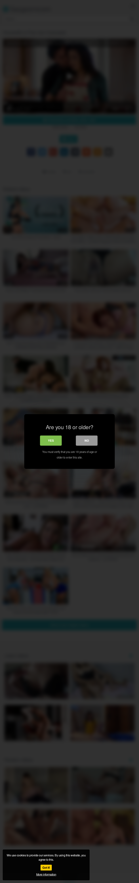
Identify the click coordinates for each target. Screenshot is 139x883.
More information (46, 874)
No (87, 440)
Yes (51, 440)
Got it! (46, 867)
